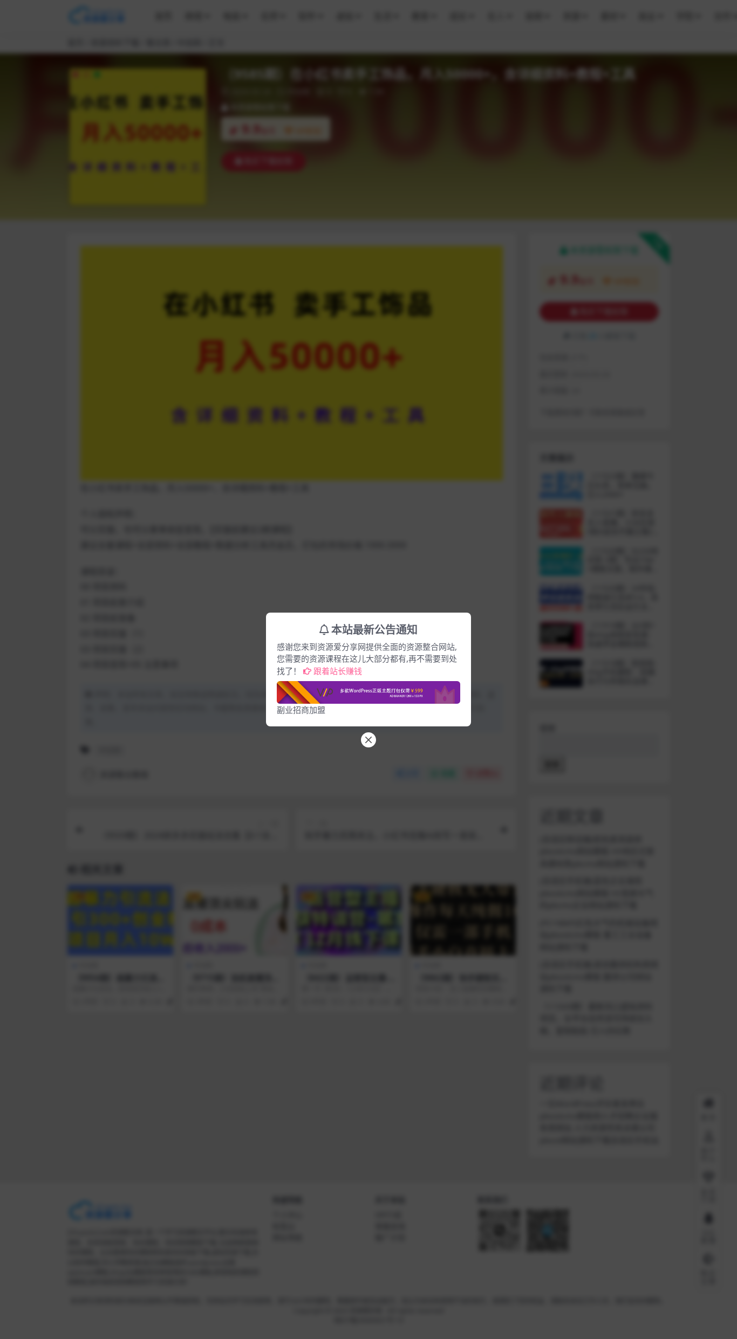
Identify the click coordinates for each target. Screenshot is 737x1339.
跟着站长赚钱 (337, 670)
